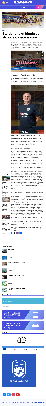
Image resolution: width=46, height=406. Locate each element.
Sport (6, 402)
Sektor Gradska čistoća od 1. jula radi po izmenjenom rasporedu (20, 281)
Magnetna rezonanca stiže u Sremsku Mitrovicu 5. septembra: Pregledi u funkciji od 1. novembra (5, 207)
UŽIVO (38, 7)
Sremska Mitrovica (9, 240)
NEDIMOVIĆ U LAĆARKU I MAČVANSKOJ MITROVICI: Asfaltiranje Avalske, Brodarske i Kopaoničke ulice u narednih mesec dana (6, 226)
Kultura (9, 402)
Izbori (24, 402)
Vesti (3, 30)
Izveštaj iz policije (11, 249)
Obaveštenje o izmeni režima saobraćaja (16, 275)
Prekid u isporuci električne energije (15, 256)
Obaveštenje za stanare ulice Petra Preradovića (17, 288)
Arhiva (27, 402)
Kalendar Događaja (15, 402)
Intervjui (21, 402)
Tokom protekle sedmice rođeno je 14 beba (16, 262)
